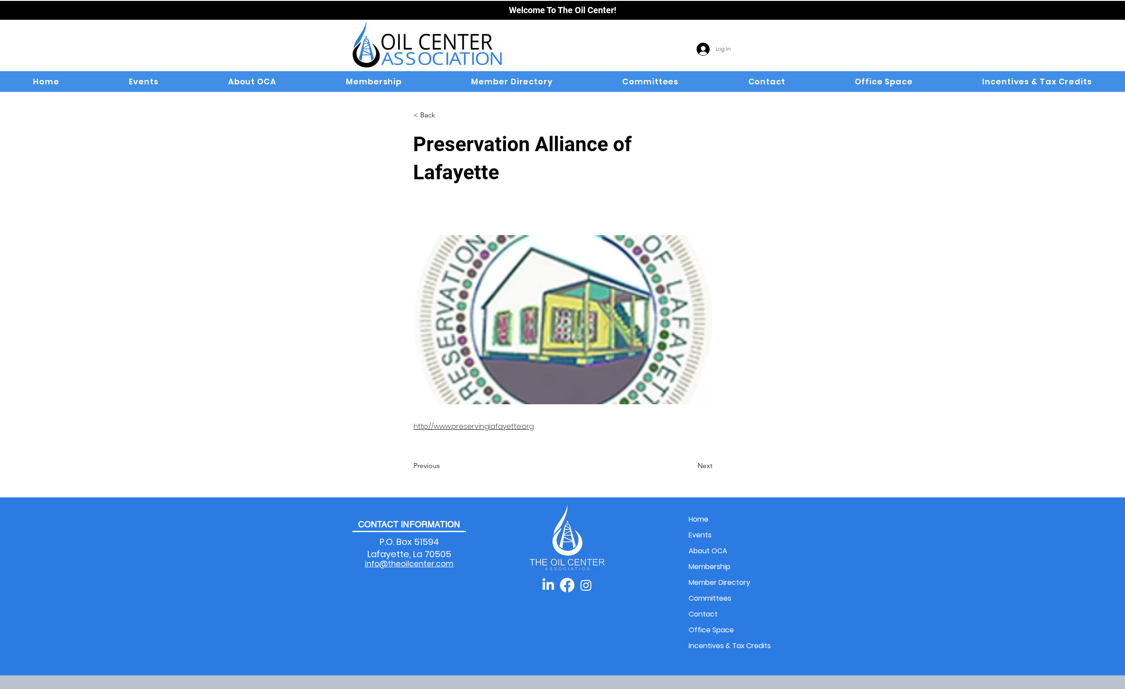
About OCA (708, 551)
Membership (709, 567)
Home (698, 519)
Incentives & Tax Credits (720, 646)
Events (700, 535)
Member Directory (719, 582)
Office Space (711, 630)
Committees (710, 598)
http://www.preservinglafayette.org (474, 426)
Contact (703, 614)
